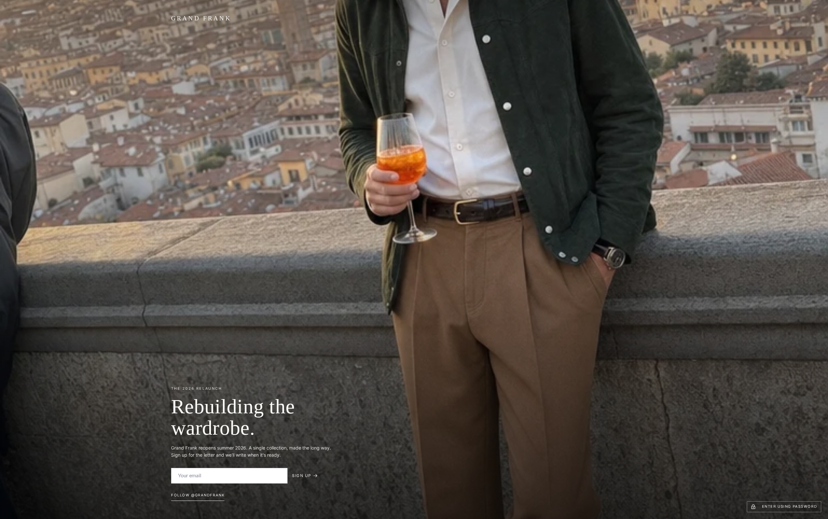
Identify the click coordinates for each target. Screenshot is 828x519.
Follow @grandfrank (197, 495)
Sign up (301, 475)
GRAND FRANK (201, 18)
